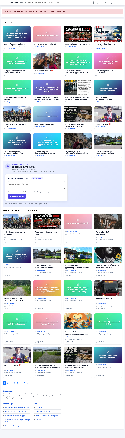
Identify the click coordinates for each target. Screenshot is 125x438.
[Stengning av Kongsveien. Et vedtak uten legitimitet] (17, 65)
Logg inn (98, 3)
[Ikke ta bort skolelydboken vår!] (47, 37)
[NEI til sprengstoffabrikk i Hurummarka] (108, 65)
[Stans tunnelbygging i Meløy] (47, 117)
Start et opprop (110, 3)
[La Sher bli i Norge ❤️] (108, 117)
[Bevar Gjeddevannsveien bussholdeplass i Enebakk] (108, 145)
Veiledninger (8, 404)
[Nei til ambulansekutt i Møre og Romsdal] (108, 38)
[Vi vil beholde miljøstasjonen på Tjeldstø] (17, 92)
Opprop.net (13, 3)
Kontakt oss (42, 3)
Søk (58, 3)
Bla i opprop (32, 3)
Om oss (50, 3)
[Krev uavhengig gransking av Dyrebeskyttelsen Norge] (78, 118)
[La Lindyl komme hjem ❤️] (47, 64)
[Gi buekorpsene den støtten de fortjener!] (17, 118)
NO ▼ (24, 2)
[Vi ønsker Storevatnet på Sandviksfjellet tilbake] (108, 92)
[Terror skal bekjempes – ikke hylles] (78, 37)
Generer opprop (18, 196)
